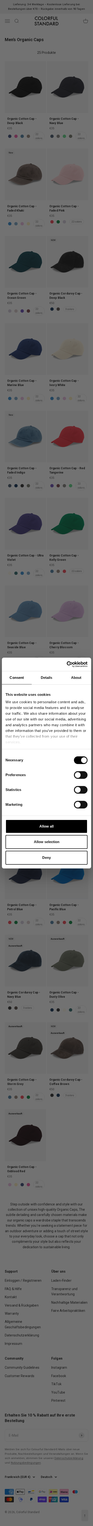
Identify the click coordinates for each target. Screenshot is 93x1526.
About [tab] (76, 678)
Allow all (46, 826)
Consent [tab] (17, 678)
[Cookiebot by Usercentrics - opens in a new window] (67, 664)
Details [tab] (46, 678)
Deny (46, 858)
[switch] (81, 775)
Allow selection (46, 842)
